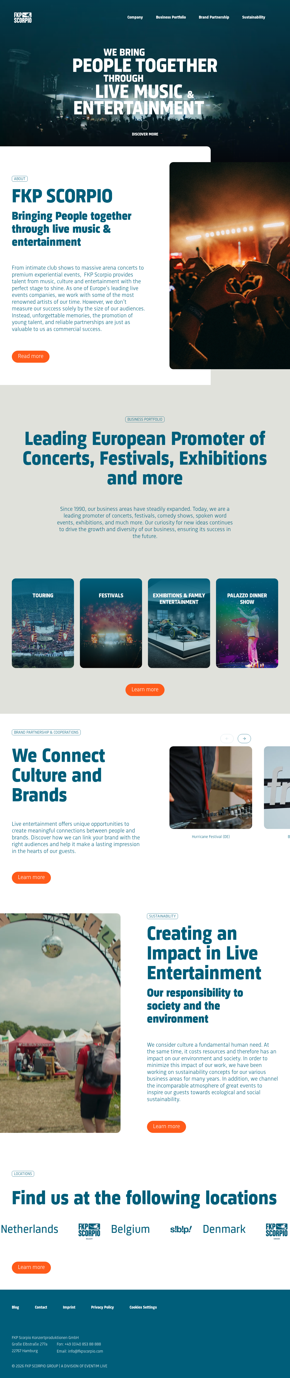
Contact (41, 1307)
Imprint (69, 1307)
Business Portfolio (171, 17)
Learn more (145, 690)
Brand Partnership (214, 17)
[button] (244, 738)
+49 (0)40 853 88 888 (83, 1344)
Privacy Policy (102, 1307)
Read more (30, 356)
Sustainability (253, 17)
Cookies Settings (143, 1307)
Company (135, 17)
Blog (15, 1307)
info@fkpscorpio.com (85, 1351)
